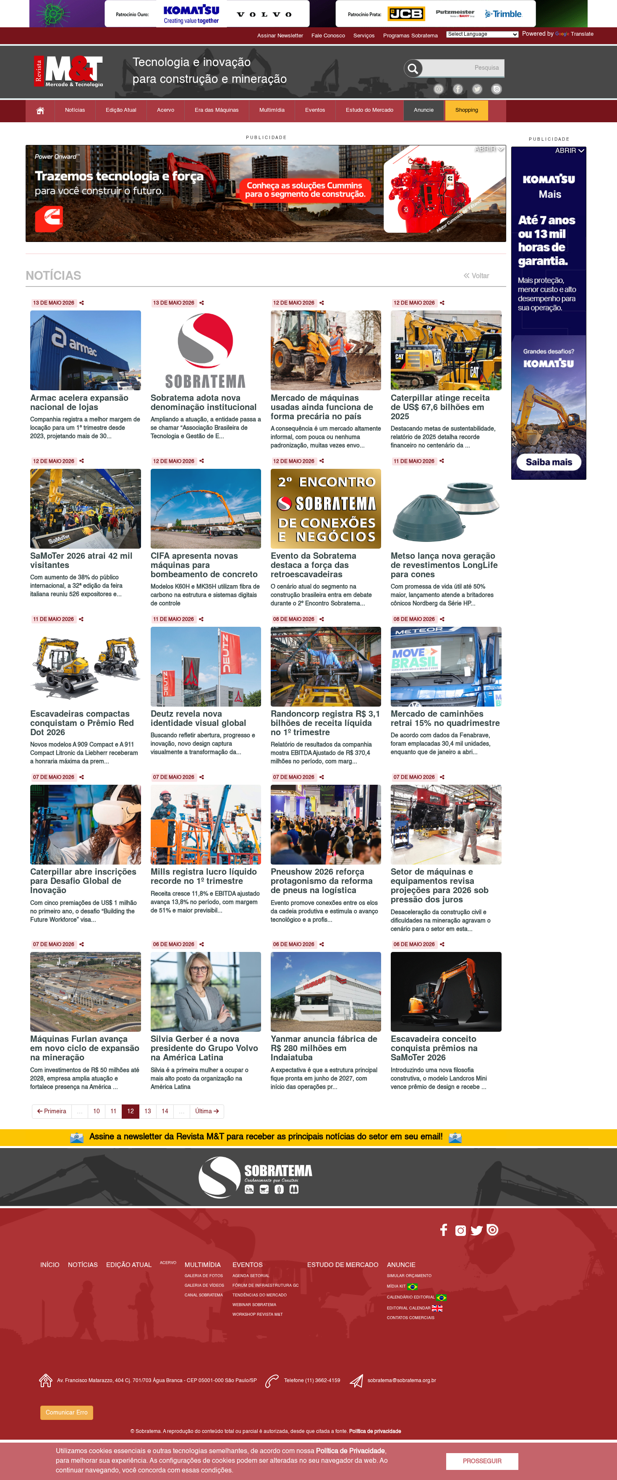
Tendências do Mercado (260, 1295)
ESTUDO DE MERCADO (343, 1265)
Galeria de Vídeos (204, 1286)
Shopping (466, 110)
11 (113, 1112)
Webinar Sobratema (254, 1305)
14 (165, 1112)
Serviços (364, 36)
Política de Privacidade (350, 1451)
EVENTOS (248, 1265)
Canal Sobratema (204, 1295)
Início (50, 1265)
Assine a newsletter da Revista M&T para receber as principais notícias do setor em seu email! (266, 1137)
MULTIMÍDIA (203, 1265)
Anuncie (424, 110)
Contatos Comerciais (410, 1318)
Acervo (165, 110)
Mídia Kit (397, 1286)
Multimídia (272, 110)
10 (96, 1112)
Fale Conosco (328, 36)
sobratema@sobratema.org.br (402, 1380)
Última (204, 1112)
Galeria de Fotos (204, 1276)
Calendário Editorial (411, 1297)
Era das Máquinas (217, 110)
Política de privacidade (375, 1431)
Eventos (315, 110)
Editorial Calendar (409, 1308)
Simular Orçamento (409, 1276)
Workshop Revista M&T (258, 1315)
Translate (582, 34)
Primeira (54, 1112)
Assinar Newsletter (280, 36)
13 (147, 1112)
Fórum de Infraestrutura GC (266, 1286)
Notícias (75, 110)
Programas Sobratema (410, 36)
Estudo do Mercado (369, 110)
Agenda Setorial (251, 1276)
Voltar (479, 276)
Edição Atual (121, 110)
